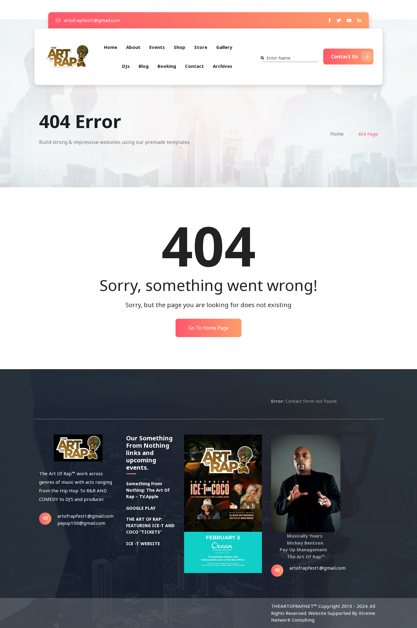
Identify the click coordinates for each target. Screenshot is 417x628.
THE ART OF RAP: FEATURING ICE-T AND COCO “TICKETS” (150, 525)
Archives (222, 66)
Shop (179, 47)
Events (157, 47)
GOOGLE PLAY (140, 508)
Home (110, 47)
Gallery (224, 47)
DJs (126, 66)
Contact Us (344, 56)
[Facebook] (329, 20)
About (133, 47)
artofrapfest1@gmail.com (91, 20)
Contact (194, 66)
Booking (167, 66)
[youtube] (349, 20)
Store (200, 47)
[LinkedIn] (359, 20)
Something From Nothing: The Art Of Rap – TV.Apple (148, 490)
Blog (144, 66)
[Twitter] (339, 20)
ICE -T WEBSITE (143, 543)
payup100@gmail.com (81, 523)
